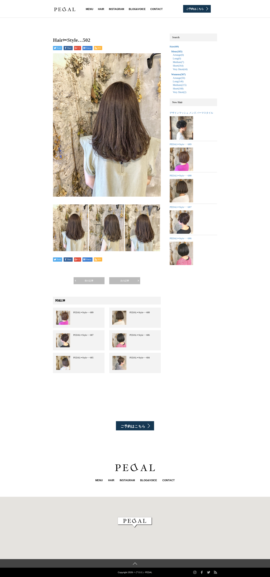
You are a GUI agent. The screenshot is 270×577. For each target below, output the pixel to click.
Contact (156, 9)
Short (178, 65)
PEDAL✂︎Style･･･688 (140, 312)
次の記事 (124, 281)
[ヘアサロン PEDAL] (64, 8)
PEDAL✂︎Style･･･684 (140, 358)
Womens (178, 74)
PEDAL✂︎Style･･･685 (83, 358)
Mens (176, 51)
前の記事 (89, 281)
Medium (178, 62)
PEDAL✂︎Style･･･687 (83, 335)
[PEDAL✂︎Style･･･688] (181, 190)
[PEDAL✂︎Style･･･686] (181, 253)
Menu (89, 9)
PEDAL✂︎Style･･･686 (140, 335)
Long (177, 58)
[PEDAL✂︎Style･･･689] (181, 159)
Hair (101, 9)
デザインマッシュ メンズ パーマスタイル (191, 113)
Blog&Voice (137, 9)
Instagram (116, 9)
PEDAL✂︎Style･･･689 (83, 312)
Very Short (180, 69)
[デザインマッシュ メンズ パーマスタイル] (181, 128)
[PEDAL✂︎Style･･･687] (181, 222)
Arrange (178, 55)
